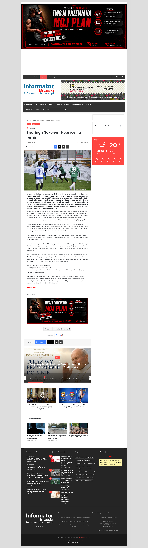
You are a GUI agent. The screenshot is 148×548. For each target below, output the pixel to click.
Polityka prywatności (77, 104)
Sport (38, 120)
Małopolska (80, 466)
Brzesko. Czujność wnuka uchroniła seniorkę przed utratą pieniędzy (34, 436)
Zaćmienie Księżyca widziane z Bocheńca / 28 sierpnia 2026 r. (57, 367)
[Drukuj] (67, 147)
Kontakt (66, 104)
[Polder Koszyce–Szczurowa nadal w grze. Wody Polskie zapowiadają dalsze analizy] (55, 481)
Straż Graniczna (88, 474)
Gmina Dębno (80, 463)
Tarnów (79, 480)
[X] (59, 147)
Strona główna (28, 104)
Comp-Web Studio (82, 540)
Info (36, 104)
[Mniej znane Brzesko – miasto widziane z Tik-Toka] (78, 428)
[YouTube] (39, 526)
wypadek (88, 480)
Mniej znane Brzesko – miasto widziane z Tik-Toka (78, 436)
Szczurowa (80, 477)
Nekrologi (88, 104)
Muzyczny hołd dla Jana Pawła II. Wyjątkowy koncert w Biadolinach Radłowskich (67, 496)
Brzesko (48, 329)
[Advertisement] (74, 62)
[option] (57, 365)
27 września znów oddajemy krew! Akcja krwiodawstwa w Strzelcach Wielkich (66, 461)
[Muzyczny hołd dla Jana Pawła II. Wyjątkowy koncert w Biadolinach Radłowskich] (55, 494)
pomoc (88, 469)
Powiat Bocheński (81, 472)
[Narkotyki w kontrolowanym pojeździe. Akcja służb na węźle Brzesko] (57, 428)
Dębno (88, 460)
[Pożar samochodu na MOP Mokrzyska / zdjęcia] (55, 473)
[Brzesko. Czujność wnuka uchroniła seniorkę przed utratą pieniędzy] (36, 428)
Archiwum (43, 104)
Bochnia (79, 457)
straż (78, 474)
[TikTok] (43, 526)
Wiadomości (36, 124)
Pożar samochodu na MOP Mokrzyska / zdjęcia (67, 472)
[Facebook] (55, 147)
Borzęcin (89, 457)
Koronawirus (92, 463)
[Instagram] (41, 526)
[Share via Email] (63, 147)
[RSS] (45, 526)
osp (89, 466)
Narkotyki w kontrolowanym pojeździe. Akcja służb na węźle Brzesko (57, 436)
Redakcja (51, 104)
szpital (90, 477)
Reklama (59, 104)
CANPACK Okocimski (63, 329)
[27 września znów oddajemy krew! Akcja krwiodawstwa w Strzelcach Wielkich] (55, 459)
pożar (92, 472)
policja (79, 469)
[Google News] (61, 335)
